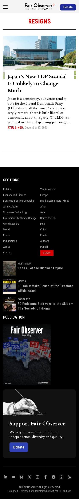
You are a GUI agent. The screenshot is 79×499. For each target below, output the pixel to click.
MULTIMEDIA (24, 263)
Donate (18, 447)
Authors (44, 240)
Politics (7, 189)
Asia (42, 212)
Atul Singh (15, 127)
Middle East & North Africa (54, 200)
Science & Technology (15, 212)
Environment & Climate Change (19, 218)
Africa (43, 206)
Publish (44, 246)
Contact (7, 252)
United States (47, 218)
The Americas (47, 189)
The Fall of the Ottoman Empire (40, 268)
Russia (7, 235)
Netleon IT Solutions (60, 491)
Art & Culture (10, 206)
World (6, 229)
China (43, 229)
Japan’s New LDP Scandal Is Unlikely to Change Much (37, 83)
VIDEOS (22, 281)
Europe (44, 195)
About (6, 246)
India (43, 223)
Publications (10, 240)
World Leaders (11, 223)
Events (43, 235)
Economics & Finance (14, 195)
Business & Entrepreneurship (19, 200)
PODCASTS (24, 299)
